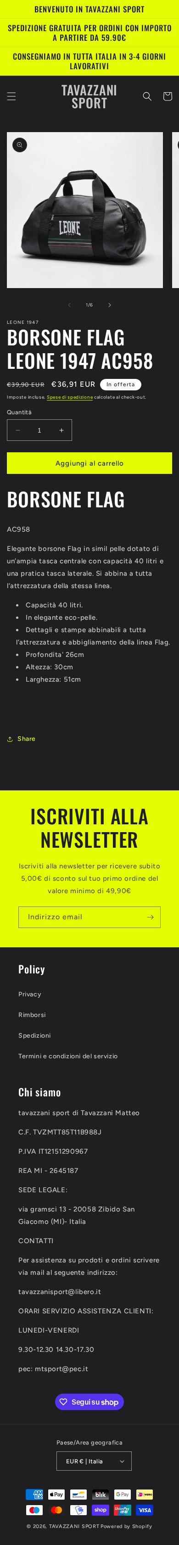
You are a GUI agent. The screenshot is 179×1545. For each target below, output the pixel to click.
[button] (11, 96)
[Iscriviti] (150, 917)
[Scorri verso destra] (110, 305)
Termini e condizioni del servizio (68, 1056)
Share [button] (26, 739)
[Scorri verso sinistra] (69, 305)
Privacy (29, 994)
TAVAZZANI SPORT (74, 1526)
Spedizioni (34, 1035)
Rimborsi (32, 1015)
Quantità (19, 412)
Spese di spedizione (70, 397)
